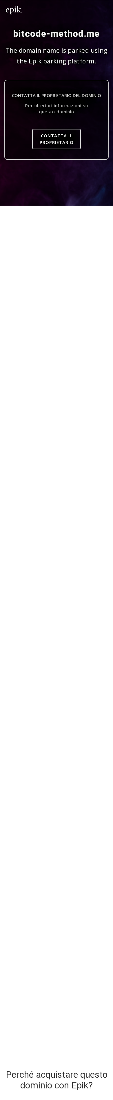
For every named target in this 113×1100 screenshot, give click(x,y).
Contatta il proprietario (57, 139)
